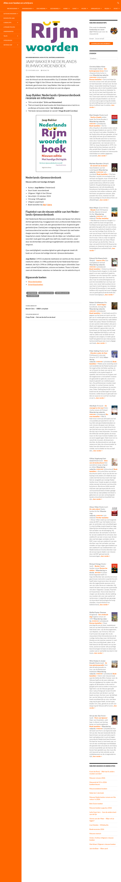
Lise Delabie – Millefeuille (98, 825)
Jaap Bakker (32, 293)
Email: (91, 39)
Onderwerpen (8, 31)
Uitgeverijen (8, 40)
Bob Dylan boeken (96, 804)
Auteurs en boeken (10, 13)
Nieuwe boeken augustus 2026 (100, 808)
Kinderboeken (27, 8)
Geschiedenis (41, 8)
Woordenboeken (32, 57)
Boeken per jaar (9, 18)
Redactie (45, 70)
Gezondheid (54, 8)
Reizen (107, 8)
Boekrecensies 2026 (96, 829)
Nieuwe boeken (12, 8)
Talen (5, 36)
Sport (116, 8)
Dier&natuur (95, 8)
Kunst (75, 8)
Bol (44, 204)
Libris (49, 204)
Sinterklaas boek (62, 293)
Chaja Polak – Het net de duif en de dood (40, 315)
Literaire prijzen (9, 27)
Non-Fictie (44, 57)
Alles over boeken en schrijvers (18, 3)
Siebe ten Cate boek (96, 793)
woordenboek (33, 296)
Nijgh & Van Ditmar (46, 293)
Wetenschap (8, 45)
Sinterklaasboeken (56, 57)
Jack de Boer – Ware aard (98, 848)
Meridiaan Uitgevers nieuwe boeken (102, 844)
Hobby (65, 8)
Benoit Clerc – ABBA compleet (37, 307)
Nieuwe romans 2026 (97, 778)
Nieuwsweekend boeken (98, 789)
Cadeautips (7, 22)
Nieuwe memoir (95, 833)
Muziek (83, 8)
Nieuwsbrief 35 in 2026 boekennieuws (98, 783)
